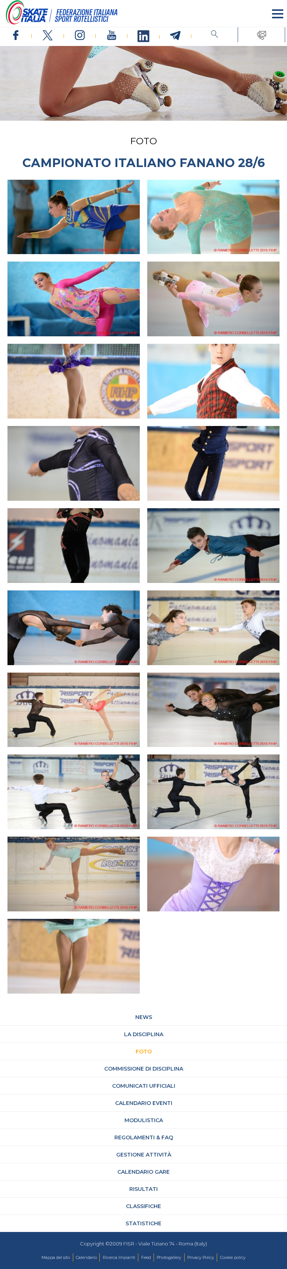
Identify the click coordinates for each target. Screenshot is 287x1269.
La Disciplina (143, 1034)
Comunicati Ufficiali (143, 1086)
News (143, 1017)
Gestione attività (143, 1154)
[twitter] (48, 35)
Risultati (143, 1189)
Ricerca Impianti (119, 1257)
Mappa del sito (55, 1257)
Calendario (86, 1257)
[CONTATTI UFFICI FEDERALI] (261, 34)
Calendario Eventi (143, 1103)
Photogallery (169, 1257)
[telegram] (175, 35)
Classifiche (143, 1206)
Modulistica (143, 1120)
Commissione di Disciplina (143, 1068)
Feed (146, 1257)
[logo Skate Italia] (62, 23)
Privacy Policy (200, 1257)
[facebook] (16, 35)
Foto (144, 1051)
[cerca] (214, 34)
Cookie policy (233, 1257)
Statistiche (143, 1223)
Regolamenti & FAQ (143, 1137)
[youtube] (111, 35)
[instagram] (80, 35)
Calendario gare (143, 1171)
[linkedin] (143, 36)
